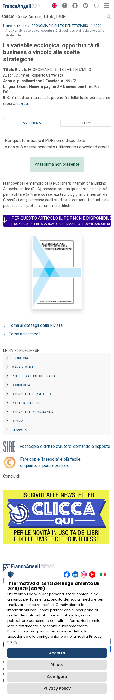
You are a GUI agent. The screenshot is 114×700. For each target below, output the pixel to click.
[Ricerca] (108, 16)
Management (23, 367)
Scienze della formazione (33, 412)
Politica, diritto (26, 403)
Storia (17, 421)
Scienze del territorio (31, 394)
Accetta (57, 653)
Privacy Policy (57, 688)
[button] (53, 6)
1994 (97, 26)
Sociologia (21, 385)
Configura (57, 676)
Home (7, 26)
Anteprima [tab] (32, 123)
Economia (20, 358)
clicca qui (21, 103)
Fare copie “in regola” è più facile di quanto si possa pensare (50, 462)
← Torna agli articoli (21, 333)
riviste (21, 26)
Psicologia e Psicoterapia (33, 376)
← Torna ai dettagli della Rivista (33, 325)
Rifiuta (57, 664)
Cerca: (8, 16)
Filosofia (19, 430)
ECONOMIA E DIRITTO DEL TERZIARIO (60, 26)
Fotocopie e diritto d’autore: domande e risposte (65, 446)
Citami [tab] (85, 123)
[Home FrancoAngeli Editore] (21, 6)
